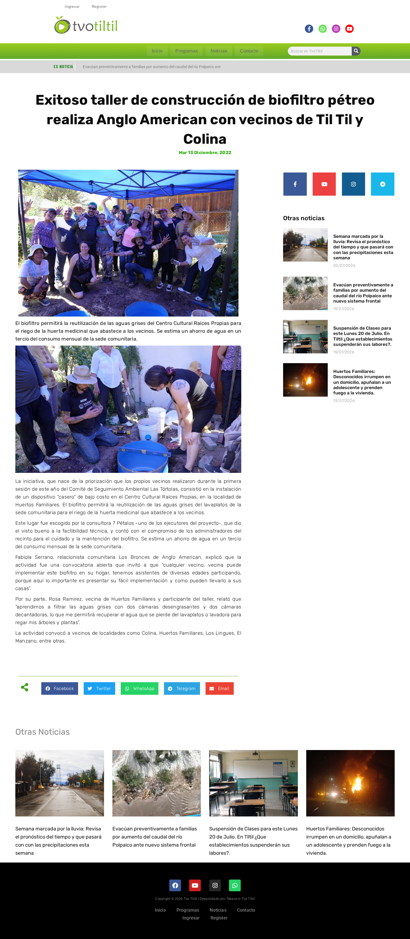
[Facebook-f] (295, 184)
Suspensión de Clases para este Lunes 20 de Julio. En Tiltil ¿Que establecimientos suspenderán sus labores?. (362, 336)
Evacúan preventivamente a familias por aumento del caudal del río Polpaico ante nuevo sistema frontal (363, 293)
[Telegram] (382, 184)
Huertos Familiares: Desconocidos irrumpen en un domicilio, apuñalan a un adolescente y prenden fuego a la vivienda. (362, 382)
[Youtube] (324, 184)
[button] (59, 688)
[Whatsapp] (235, 885)
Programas (186, 51)
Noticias (219, 51)
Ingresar (72, 6)
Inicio (157, 51)
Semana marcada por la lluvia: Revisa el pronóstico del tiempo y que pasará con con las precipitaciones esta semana (363, 247)
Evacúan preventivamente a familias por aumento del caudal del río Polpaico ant (152, 66)
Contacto (249, 51)
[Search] (356, 51)
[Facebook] (175, 885)
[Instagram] (353, 184)
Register (99, 6)
